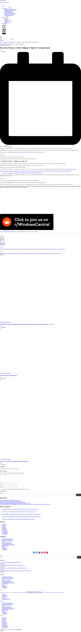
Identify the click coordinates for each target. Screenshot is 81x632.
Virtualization (4, 549)
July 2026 (4, 525)
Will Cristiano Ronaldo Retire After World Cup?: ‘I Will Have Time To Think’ (22, 511)
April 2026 (4, 528)
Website (1, 487)
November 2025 (5, 533)
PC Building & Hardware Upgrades (8, 544)
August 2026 (4, 524)
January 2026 (4, 531)
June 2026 (4, 526)
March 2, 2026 (40, 172)
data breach (24, 592)
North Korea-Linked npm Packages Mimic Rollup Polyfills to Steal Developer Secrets (25, 516)
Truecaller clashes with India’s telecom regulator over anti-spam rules (25, 509)
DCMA (3, 597)
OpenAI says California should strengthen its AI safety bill (10, 500)
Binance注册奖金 (5, 514)
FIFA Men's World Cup (34, 592)
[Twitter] (4, 28)
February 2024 (4, 534)
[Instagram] (4, 32)
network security (58, 592)
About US (4, 594)
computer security (2, 592)
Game (3, 541)
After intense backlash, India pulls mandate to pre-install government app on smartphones (25, 514)
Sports (3, 546)
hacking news (47, 592)
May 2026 (4, 527)
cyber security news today (8, 592)
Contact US (4, 595)
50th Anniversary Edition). (71, 169)
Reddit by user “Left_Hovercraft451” (18, 152)
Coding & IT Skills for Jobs (7, 538)
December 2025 (5, 532)
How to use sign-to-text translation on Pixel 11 (8, 375)
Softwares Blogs (5, 545)
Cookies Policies (5, 596)
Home (1, 42)
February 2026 (4, 530)
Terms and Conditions (6, 599)
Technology (4, 547)
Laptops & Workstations (6, 542)
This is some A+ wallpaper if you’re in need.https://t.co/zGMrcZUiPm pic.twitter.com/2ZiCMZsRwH (20, 172)
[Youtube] (4, 34)
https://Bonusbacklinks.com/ (7, 509)
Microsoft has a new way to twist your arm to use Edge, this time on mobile (14, 461)
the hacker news (62, 592)
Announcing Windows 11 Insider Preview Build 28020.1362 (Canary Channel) (21, 519)
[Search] (79, 557)
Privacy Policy (4, 598)
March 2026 (4, 529)
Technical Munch (3, 0)
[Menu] (0, 4)
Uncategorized (4, 548)
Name (1, 483)
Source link (2, 236)
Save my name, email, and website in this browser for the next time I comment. (15, 489)
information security (52, 592)
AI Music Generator (5, 516)
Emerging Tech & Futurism (7, 540)
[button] (10, 39)
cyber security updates (15, 592)
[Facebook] (4, 26)
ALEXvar (4, 519)
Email (1, 485)
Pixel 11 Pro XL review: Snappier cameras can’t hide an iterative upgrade (12, 502)
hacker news (43, 592)
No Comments (9, 146)
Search (1, 493)
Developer (2, 242)
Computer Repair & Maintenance (8, 539)
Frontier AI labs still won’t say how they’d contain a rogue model (11, 501)
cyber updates (20, 592)
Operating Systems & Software (8, 42)
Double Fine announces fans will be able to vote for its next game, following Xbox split (15, 503)
